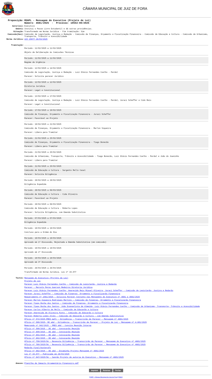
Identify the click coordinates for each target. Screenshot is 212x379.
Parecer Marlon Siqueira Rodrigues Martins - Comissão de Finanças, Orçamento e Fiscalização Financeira (82, 300)
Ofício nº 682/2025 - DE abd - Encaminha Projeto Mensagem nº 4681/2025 (64, 351)
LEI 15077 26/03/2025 (35, 39)
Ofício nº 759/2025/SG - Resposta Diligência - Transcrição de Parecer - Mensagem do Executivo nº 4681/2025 (85, 341)
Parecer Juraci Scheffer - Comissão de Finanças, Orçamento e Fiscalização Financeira (72, 294)
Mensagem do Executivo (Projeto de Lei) (46, 278)
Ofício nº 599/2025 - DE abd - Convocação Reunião (52, 329)
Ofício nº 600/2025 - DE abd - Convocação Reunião (52, 332)
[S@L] (120, 377)
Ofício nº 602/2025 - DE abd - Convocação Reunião (52, 338)
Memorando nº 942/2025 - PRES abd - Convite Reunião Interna (57, 325)
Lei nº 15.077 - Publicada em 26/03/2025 (46, 354)
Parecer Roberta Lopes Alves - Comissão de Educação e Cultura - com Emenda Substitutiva (74, 316)
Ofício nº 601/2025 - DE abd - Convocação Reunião (52, 335)
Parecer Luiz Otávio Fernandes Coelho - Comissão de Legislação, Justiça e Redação (70, 284)
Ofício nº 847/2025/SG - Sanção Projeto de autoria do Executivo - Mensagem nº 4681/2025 (74, 357)
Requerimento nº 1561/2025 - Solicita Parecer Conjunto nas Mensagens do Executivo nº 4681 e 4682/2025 (82, 297)
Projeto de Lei (32, 281)
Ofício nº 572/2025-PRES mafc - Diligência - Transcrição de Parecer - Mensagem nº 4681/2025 (76, 319)
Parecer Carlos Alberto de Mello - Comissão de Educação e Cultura (61, 310)
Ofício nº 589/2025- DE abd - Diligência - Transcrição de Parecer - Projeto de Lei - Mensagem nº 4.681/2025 (85, 322)
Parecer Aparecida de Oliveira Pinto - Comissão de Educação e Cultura (63, 313)
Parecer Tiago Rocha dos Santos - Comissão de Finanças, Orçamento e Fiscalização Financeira (76, 303)
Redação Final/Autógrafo (37, 348)
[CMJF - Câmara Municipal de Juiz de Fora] (103, 377)
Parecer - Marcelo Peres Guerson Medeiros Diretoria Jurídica (58, 287)
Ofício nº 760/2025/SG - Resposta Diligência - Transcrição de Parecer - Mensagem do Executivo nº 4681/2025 (85, 344)
